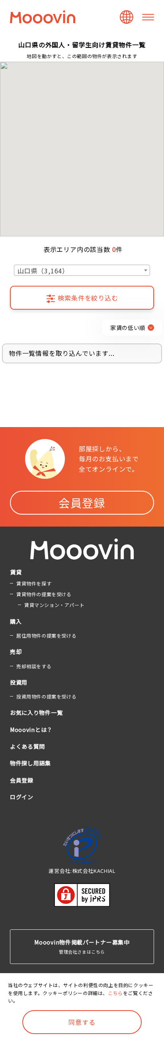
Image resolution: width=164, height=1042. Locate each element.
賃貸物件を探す (33, 583)
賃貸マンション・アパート (54, 604)
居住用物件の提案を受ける (46, 635)
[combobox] (82, 270)
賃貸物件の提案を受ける (44, 594)
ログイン (21, 797)
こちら (115, 992)
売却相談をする (33, 666)
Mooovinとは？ (31, 730)
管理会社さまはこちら (81, 946)
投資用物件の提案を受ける (46, 696)
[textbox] (82, 270)
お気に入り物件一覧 (36, 712)
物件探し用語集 (30, 763)
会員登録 (82, 503)
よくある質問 (27, 746)
